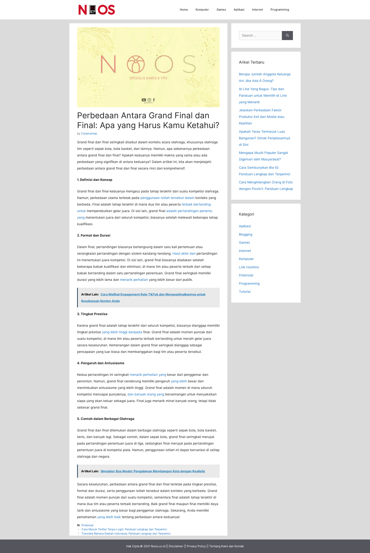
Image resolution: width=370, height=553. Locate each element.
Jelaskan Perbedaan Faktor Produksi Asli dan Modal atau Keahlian (261, 116)
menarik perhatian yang (148, 375)
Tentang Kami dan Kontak (226, 546)
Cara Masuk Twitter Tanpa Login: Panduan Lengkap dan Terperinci (124, 529)
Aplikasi (239, 9)
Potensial (87, 525)
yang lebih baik (109, 517)
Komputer (202, 9)
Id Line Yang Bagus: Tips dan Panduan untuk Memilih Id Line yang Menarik (263, 95)
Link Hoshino (249, 267)
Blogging (245, 234)
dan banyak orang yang (146, 394)
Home (184, 9)
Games (221, 9)
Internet (257, 9)
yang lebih (179, 381)
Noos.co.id (158, 546)
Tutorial (245, 292)
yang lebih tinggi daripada (122, 332)
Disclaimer (176, 546)
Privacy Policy (196, 546)
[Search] (287, 35)
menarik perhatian (134, 280)
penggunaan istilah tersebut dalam (167, 198)
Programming (280, 9)
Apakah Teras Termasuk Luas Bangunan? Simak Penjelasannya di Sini (264, 138)
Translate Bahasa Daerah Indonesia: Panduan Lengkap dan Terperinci (126, 533)
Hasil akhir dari (184, 253)
